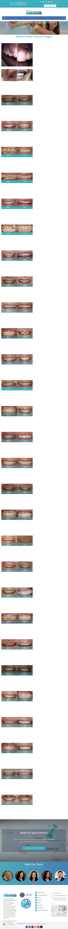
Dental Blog (40, 907)
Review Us (40, 905)
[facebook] (27, 927)
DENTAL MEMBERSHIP (50, 5)
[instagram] (29, 927)
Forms (39, 897)
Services (40, 900)
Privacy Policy (41, 892)
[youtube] (38, 927)
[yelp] (32, 927)
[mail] (41, 927)
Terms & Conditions (42, 895)
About (39, 902)
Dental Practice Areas (43, 910)
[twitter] (35, 927)
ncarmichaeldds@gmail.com (18, 4)
